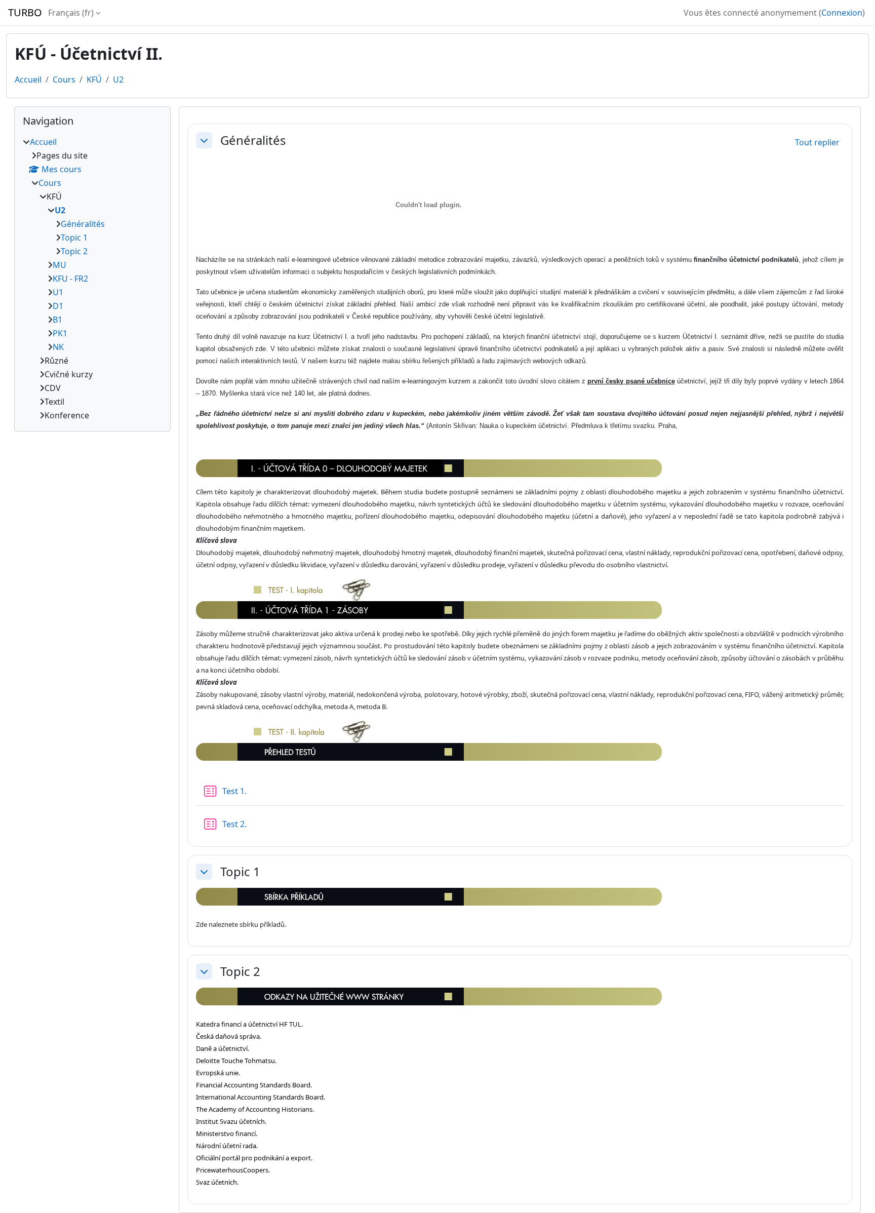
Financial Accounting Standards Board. (254, 1084)
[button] (204, 140)
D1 (58, 305)
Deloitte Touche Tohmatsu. (236, 1060)
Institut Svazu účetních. (231, 1121)
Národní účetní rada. (227, 1145)
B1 (57, 319)
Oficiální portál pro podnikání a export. (254, 1157)
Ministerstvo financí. (226, 1133)
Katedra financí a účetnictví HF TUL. (249, 1024)
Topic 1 (240, 872)
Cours (64, 79)
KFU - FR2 (70, 278)
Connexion (841, 12)
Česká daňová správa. (228, 1036)
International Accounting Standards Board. (260, 1097)
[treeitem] (92, 278)
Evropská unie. (218, 1072)
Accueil (28, 79)
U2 (118, 79)
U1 (58, 292)
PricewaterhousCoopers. (233, 1170)
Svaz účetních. (217, 1182)
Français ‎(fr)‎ (71, 12)
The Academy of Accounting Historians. (255, 1109)
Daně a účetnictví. (222, 1048)
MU (59, 264)
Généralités (253, 140)
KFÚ (94, 79)
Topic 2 (240, 971)
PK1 (60, 333)
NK (58, 347)
